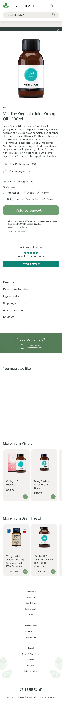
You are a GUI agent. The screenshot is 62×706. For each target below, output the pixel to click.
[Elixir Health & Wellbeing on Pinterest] (35, 689)
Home (5, 107)
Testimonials (31, 609)
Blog (31, 614)
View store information (16, 231)
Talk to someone (31, 345)
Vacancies (31, 637)
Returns (31, 665)
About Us (30, 597)
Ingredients (11, 296)
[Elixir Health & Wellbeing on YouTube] (31, 689)
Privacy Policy (31, 671)
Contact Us (31, 631)
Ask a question (13, 310)
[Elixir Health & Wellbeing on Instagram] (21, 689)
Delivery (31, 660)
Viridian (28, 443)
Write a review (31, 263)
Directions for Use (15, 289)
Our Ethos (31, 603)
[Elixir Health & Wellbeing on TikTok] (40, 689)
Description (11, 282)
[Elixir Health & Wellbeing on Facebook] (26, 689)
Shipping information (17, 303)
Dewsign (51, 697)
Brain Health (32, 518)
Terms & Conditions (31, 654)
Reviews (8, 317)
